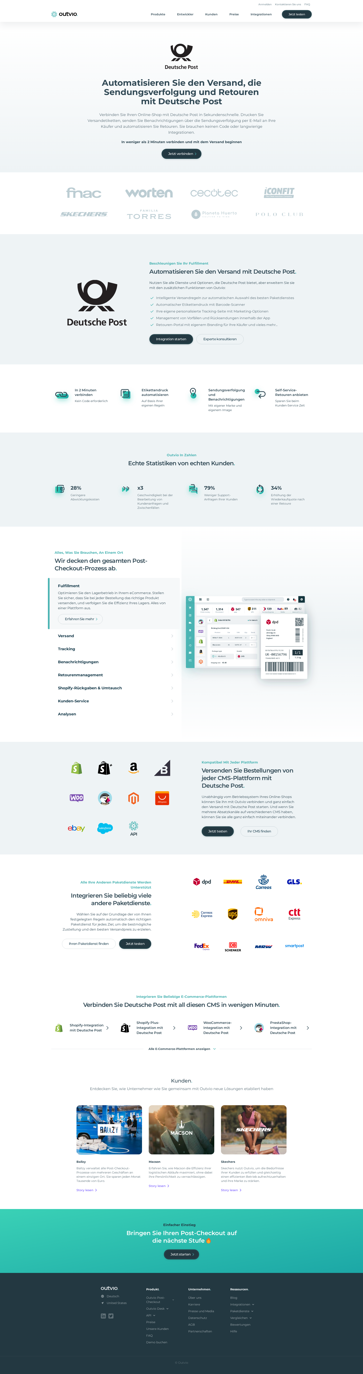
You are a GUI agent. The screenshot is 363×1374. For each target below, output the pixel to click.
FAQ (307, 4)
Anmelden (265, 4)
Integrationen (261, 14)
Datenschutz (197, 1318)
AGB (191, 1325)
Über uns (194, 1298)
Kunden (211, 14)
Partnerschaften (200, 1331)
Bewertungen (240, 1325)
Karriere (194, 1304)
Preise (234, 14)
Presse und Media (201, 1311)
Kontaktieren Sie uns (288, 4)
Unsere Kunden (157, 1329)
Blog (233, 1298)
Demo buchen (156, 1342)
